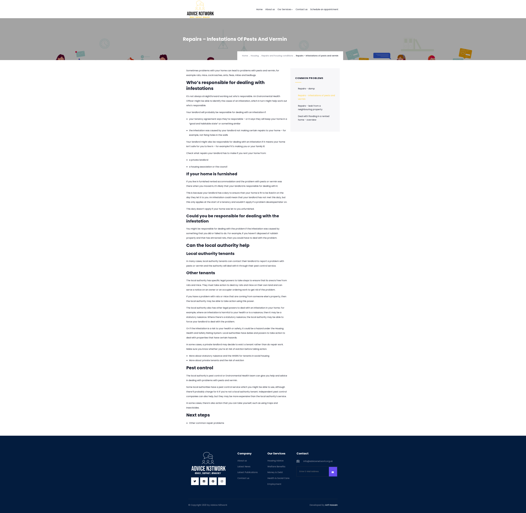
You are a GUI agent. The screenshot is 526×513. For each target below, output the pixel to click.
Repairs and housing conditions (277, 55)
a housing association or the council (208, 166)
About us (270, 9)
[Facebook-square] (204, 481)
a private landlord (198, 159)
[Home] (200, 9)
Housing (255, 55)
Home (259, 9)
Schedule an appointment (324, 9)
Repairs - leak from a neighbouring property (310, 107)
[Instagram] (222, 481)
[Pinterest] (213, 481)
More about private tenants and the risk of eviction (216, 360)
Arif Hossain (331, 505)
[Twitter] (195, 481)
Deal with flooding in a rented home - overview (313, 118)
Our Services (284, 9)
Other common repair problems (206, 423)
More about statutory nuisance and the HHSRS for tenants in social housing (229, 355)
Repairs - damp (306, 88)
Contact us (302, 9)
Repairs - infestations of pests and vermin (316, 97)
